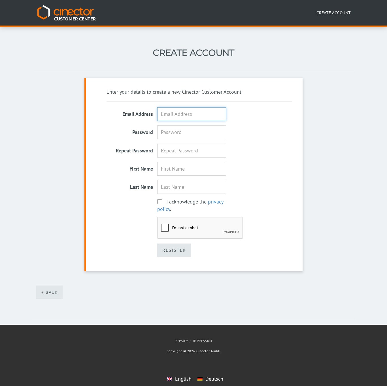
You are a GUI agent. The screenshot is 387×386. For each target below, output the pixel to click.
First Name (141, 168)
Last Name (141, 187)
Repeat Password (134, 150)
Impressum (202, 341)
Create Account (333, 12)
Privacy (181, 341)
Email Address (137, 114)
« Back (49, 292)
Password (142, 132)
